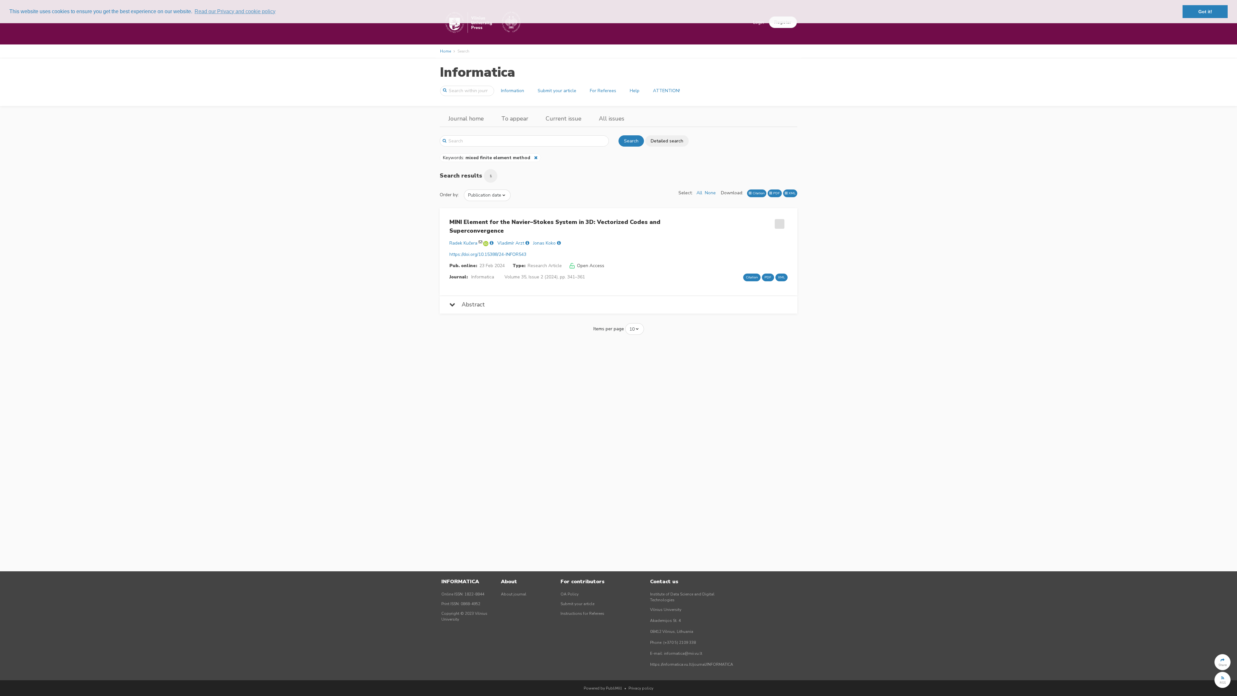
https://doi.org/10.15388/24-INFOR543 (487, 254)
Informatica (477, 72)
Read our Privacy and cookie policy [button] (235, 11)
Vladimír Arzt (510, 243)
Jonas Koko (544, 243)
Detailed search (667, 141)
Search (631, 141)
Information (512, 91)
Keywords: (486, 158)
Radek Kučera (463, 243)
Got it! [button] (1205, 11)
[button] (1222, 662)
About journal (513, 594)
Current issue (563, 118)
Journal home (466, 118)
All (699, 193)
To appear (514, 118)
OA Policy (570, 594)
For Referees (603, 91)
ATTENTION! (666, 91)
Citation (758, 193)
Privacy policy (640, 688)
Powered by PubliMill (603, 688)
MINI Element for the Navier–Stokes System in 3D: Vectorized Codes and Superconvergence (554, 226)
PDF (776, 193)
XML (792, 193)
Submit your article (557, 91)
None (710, 193)
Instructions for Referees (582, 613)
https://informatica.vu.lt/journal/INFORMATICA (691, 664)
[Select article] (778, 222)
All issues (611, 118)
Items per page (608, 329)
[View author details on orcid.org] (486, 243)
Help (634, 91)
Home (445, 51)
